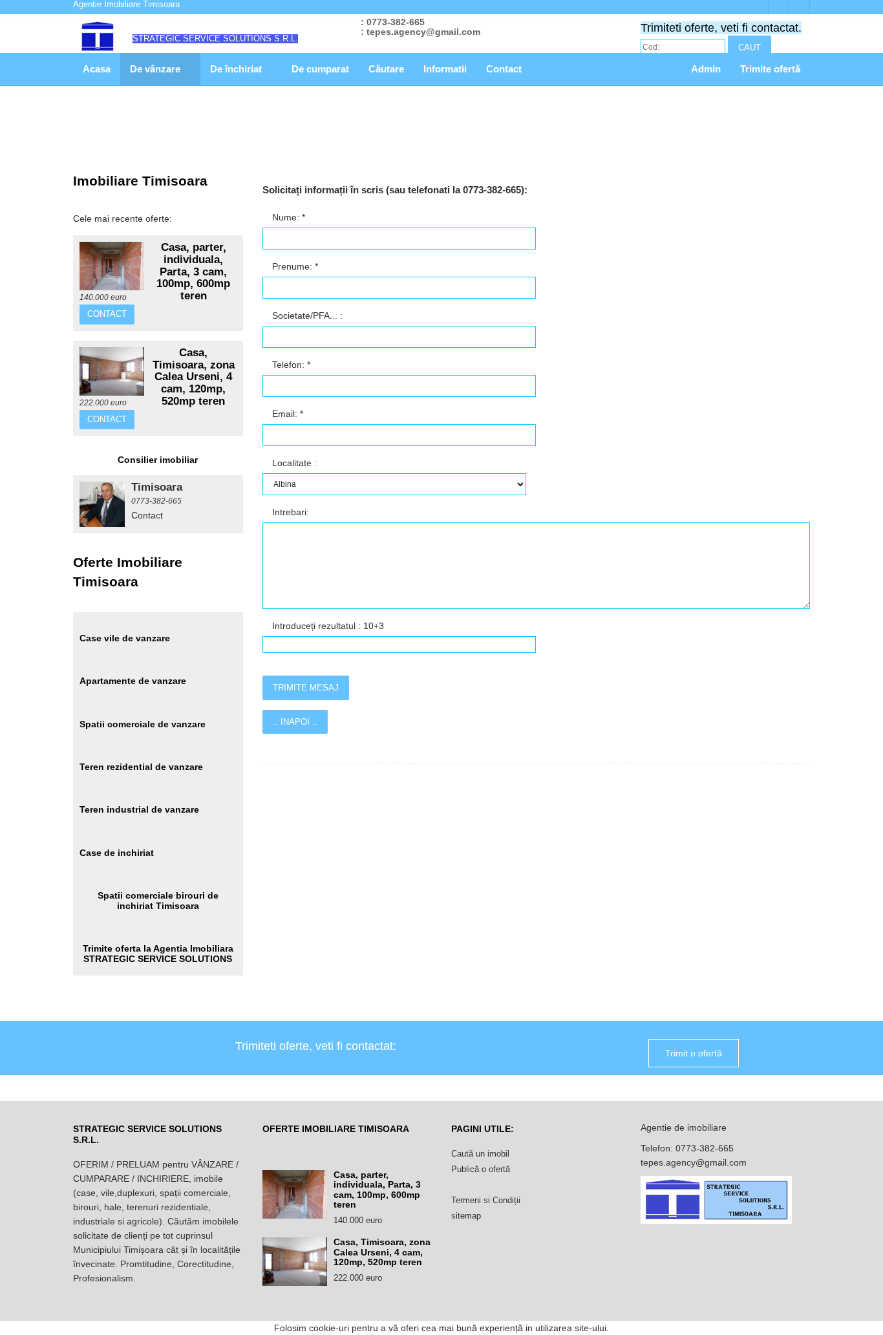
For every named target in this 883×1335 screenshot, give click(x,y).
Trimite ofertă (770, 68)
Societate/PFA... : (306, 315)
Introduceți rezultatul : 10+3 (327, 626)
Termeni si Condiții (485, 1200)
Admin (706, 68)
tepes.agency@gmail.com (694, 1162)
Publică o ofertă (480, 1169)
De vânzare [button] (156, 68)
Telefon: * (290, 364)
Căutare (386, 68)
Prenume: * (294, 266)
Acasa (97, 68)
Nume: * (287, 217)
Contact (504, 68)
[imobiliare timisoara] (102, 504)
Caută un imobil (480, 1154)
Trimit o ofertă (693, 1053)
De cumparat (320, 68)
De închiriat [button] (237, 68)
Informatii (445, 68)
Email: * (286, 414)
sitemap (466, 1216)
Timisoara (156, 487)
